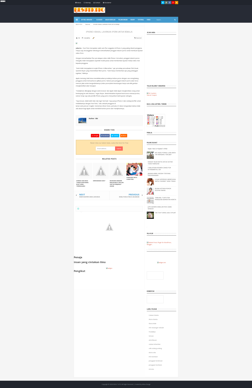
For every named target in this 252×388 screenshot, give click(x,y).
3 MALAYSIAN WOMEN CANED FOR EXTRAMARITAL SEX (159, 168)
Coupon (154, 95)
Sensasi (151, 336)
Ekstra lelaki (152, 323)
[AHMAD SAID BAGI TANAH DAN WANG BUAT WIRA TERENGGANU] (84, 171)
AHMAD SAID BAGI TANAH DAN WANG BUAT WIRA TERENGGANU (82, 183)
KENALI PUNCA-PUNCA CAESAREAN (129, 197)
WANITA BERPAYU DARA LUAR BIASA (89, 197)
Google (95, 136)
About (79, 3)
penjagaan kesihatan (155, 365)
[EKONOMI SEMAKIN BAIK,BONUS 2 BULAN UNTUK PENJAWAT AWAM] (117, 171)
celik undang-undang (155, 348)
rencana (151, 369)
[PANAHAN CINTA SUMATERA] (134, 169)
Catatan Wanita (154, 315)
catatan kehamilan (154, 344)
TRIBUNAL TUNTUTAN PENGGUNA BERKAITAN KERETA (165, 198)
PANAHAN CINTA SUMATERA (131, 178)
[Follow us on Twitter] (162, 2)
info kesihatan (153, 357)
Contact (97, 3)
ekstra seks (152, 352)
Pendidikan (152, 332)
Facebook (105, 136)
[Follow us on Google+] (173, 2)
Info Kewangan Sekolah (156, 328)
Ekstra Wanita (153, 319)
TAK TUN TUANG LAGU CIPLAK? (165, 213)
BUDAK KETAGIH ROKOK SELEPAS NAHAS (163, 189)
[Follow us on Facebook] (169, 2)
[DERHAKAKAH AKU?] (101, 171)
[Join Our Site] (176, 2)
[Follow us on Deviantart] (166, 2)
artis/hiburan (153, 340)
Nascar (149, 95)
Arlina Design (146, 384)
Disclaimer (107, 3)
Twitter (115, 136)
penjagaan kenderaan (156, 361)
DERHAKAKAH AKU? (99, 181)
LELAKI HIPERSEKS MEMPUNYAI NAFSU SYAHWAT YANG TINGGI (165, 180)
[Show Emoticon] (78, 209)
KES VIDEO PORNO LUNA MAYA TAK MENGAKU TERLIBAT (165, 153)
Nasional (138, 38)
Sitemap (88, 3)
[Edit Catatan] (93, 38)
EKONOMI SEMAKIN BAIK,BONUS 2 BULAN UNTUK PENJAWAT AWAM (117, 183)
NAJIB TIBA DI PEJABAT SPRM (157, 149)
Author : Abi (93, 118)
